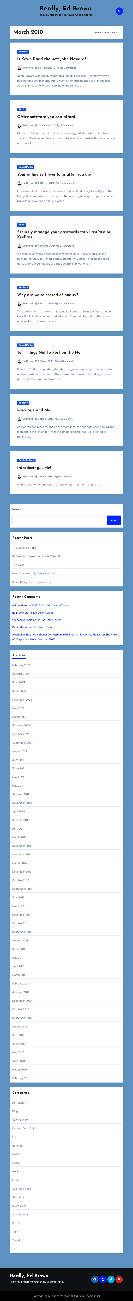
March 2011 (19, 975)
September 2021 (22, 742)
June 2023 (19, 691)
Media (16, 1162)
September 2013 (22, 888)
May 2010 (18, 1052)
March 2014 (19, 863)
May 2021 (18, 777)
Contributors (26, 460)
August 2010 (20, 1026)
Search (18, 509)
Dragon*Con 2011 (23, 1128)
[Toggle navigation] (12, 11)
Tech (21, 109)
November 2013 (22, 871)
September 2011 (22, 932)
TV (14, 1249)
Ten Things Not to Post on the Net (49, 353)
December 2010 (22, 1000)
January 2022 (21, 725)
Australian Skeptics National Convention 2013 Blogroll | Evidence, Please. (56, 634)
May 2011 (18, 957)
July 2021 (18, 759)
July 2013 (18, 897)
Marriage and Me (33, 410)
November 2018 (22, 802)
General (17, 1145)
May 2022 (18, 708)
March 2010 (19, 1069)
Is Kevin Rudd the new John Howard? (51, 59)
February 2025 (21, 665)
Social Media (25, 167)
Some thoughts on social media (32, 582)
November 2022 (22, 699)
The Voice (18, 564)
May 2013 (18, 906)
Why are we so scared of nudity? (47, 295)
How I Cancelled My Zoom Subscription (36, 573)
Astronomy (19, 1102)
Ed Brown (28, 67)
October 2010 (20, 1009)
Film (15, 1137)
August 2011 (20, 940)
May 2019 (18, 785)
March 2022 (19, 716)
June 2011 (18, 949)
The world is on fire (24, 547)
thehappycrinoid (22, 620)
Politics (23, 51)
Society (23, 287)
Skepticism (19, 1206)
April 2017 (18, 828)
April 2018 (18, 811)
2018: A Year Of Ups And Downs (50, 605)
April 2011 (18, 966)
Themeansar (92, 1296)
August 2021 (20, 751)
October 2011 (20, 923)
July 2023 (18, 682)
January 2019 (21, 794)
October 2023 (20, 673)
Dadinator (18, 627)
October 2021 (20, 734)
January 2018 (21, 820)
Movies (16, 1171)
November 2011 (21, 914)
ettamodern (19, 605)
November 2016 (22, 845)
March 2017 (19, 837)
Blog (15, 1111)
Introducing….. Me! (34, 468)
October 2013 (20, 880)
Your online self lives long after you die (54, 175)
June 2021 (19, 768)
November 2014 (22, 854)
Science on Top (21, 1188)
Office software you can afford (46, 117)
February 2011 (21, 983)
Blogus (76, 1296)
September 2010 (22, 1018)
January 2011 (20, 992)
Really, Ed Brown (65, 9)
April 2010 (18, 1061)
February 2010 (21, 1078)
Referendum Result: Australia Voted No (36, 556)
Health (16, 1154)
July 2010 (18, 1035)
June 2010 (19, 1043)
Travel (16, 1240)
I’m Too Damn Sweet (40, 612)
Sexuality (18, 1197)
